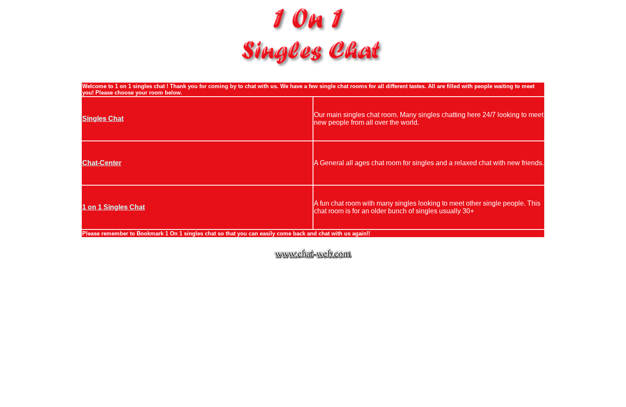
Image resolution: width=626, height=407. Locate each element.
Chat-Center (101, 162)
